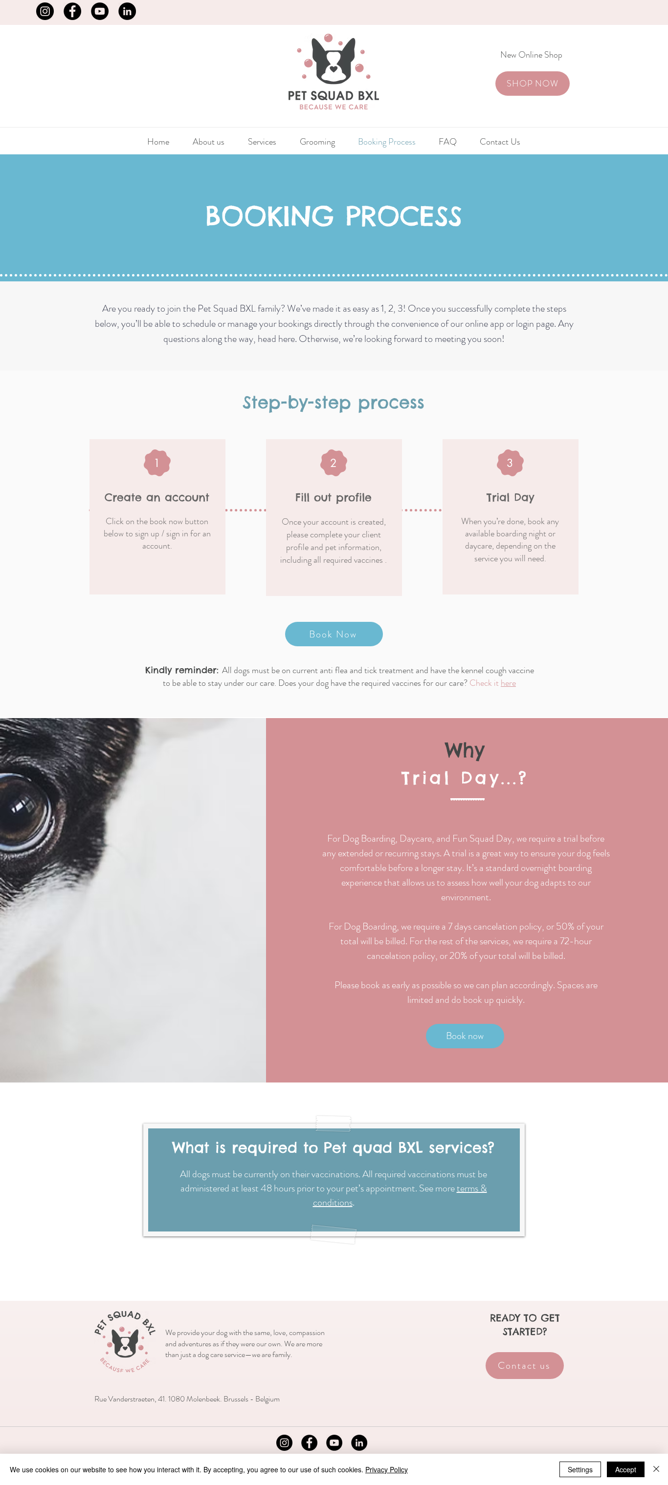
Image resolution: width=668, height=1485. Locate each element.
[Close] (656, 1469)
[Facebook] (72, 11)
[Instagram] (45, 11)
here (508, 683)
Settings (580, 1469)
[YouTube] (100, 11)
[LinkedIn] (127, 11)
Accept (625, 1469)
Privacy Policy (386, 1469)
